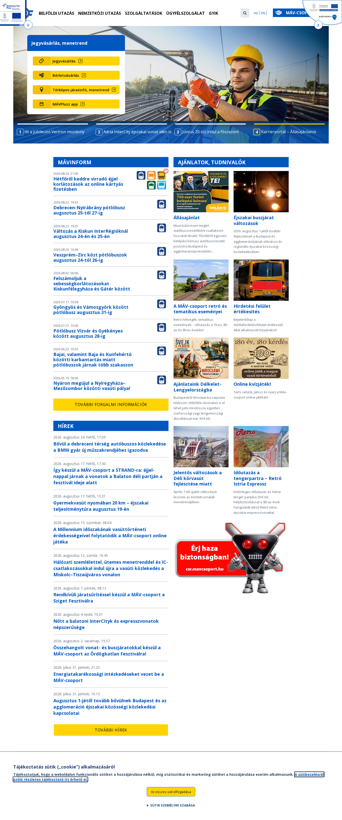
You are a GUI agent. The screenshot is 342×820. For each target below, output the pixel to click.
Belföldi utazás (56, 13)
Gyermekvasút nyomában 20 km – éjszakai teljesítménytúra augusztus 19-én (100, 506)
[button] (244, 13)
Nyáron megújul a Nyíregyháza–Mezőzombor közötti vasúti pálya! (91, 385)
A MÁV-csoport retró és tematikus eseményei (200, 309)
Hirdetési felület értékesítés (252, 309)
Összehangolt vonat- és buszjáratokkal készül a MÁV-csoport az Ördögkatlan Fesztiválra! (107, 650)
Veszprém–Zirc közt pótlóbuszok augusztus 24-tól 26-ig (90, 257)
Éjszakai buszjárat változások (254, 220)
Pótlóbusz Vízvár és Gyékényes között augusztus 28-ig (88, 333)
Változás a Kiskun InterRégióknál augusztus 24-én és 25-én (90, 233)
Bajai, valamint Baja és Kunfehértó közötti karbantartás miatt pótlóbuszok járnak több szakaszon (93, 359)
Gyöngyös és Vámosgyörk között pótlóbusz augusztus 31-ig (90, 309)
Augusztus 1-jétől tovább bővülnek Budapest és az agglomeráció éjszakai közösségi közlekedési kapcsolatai (109, 707)
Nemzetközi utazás (99, 13)
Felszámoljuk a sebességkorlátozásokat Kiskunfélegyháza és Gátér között (91, 283)
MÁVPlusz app (65, 104)
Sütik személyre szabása (172, 805)
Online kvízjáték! (252, 384)
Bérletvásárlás (66, 75)
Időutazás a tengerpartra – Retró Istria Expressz (258, 478)
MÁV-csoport (301, 13)
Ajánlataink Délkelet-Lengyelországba (197, 387)
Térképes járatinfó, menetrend (81, 89)
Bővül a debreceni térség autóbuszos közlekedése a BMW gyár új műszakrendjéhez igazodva (109, 447)
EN (263, 13)
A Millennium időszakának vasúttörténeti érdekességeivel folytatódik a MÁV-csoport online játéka (110, 535)
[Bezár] (28, 24)
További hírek (111, 730)
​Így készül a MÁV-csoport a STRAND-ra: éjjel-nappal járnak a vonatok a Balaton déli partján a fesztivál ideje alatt (107, 476)
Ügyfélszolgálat (185, 13)
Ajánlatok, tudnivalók (212, 162)
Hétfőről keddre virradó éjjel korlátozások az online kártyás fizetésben (88, 184)
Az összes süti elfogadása (171, 791)
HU (256, 13)
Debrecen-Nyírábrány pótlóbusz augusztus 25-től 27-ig (89, 210)
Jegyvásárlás (64, 61)
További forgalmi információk (111, 404)
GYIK (213, 13)
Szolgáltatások (143, 13)
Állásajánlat (187, 217)
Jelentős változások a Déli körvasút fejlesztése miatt (198, 478)
